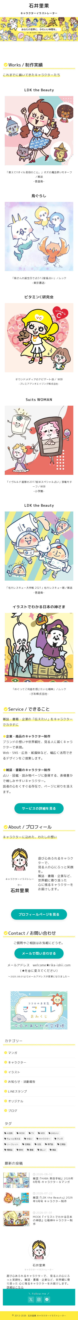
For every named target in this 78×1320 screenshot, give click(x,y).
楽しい (43, 1149)
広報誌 (63, 1144)
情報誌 (9, 1149)
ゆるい (29, 1138)
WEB (42, 1133)
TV (32, 1133)
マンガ (12, 1053)
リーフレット (12, 1144)
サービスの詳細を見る (39, 808)
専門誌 (50, 1144)
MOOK (22, 1133)
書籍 (31, 1149)
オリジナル (15, 1101)
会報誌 (27, 1144)
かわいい (55, 1133)
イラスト (14, 1072)
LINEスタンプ (17, 1091)
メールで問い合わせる (39, 953)
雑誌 (54, 1149)
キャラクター (17, 1062)
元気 (39, 1144)
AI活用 (9, 1133)
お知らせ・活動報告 (21, 1082)
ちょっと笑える (13, 1138)
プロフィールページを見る (39, 914)
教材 (21, 1149)
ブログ (12, 1111)
